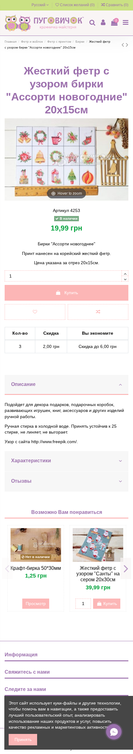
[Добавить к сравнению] (98, 312)
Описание (23, 384)
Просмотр (36, 603)
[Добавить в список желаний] (35, 312)
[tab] (66, 385)
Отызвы (21, 481)
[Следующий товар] (127, 44)
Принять (23, 739)
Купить (71, 292)
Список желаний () (77, 5)
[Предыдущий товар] (124, 44)
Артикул (61, 210)
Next (125, 568)
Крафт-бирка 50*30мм (36, 568)
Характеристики (31, 460)
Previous (7, 568)
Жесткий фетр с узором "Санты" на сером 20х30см (98, 574)
